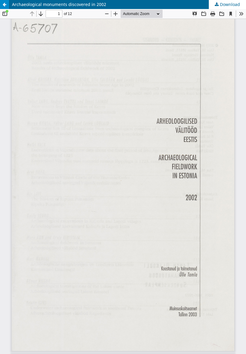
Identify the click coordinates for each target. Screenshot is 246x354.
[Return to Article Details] (4, 4)
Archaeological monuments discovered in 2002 (59, 4)
